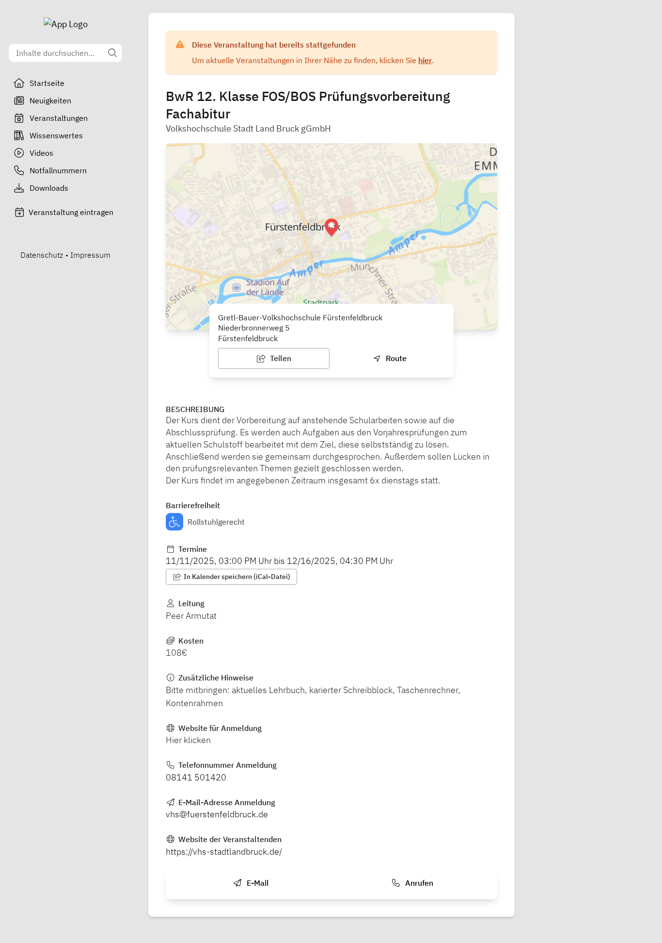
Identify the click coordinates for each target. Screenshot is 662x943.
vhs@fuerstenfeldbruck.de (217, 814)
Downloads (49, 188)
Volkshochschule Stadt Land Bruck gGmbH (248, 128)
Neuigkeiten (50, 100)
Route (395, 358)
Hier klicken (188, 739)
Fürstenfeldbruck (248, 338)
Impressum (90, 255)
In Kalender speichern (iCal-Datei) (236, 576)
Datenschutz (41, 255)
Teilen (279, 358)
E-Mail (257, 883)
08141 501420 (196, 777)
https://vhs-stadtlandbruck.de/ (224, 851)
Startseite (47, 83)
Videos (41, 153)
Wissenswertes (56, 135)
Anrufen (418, 883)
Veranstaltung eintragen (71, 212)
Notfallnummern (58, 170)
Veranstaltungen (59, 118)
